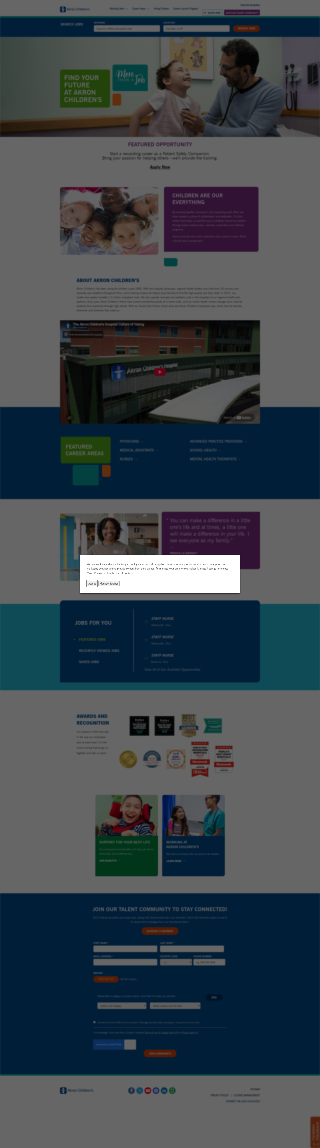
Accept (92, 583)
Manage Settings (109, 583)
